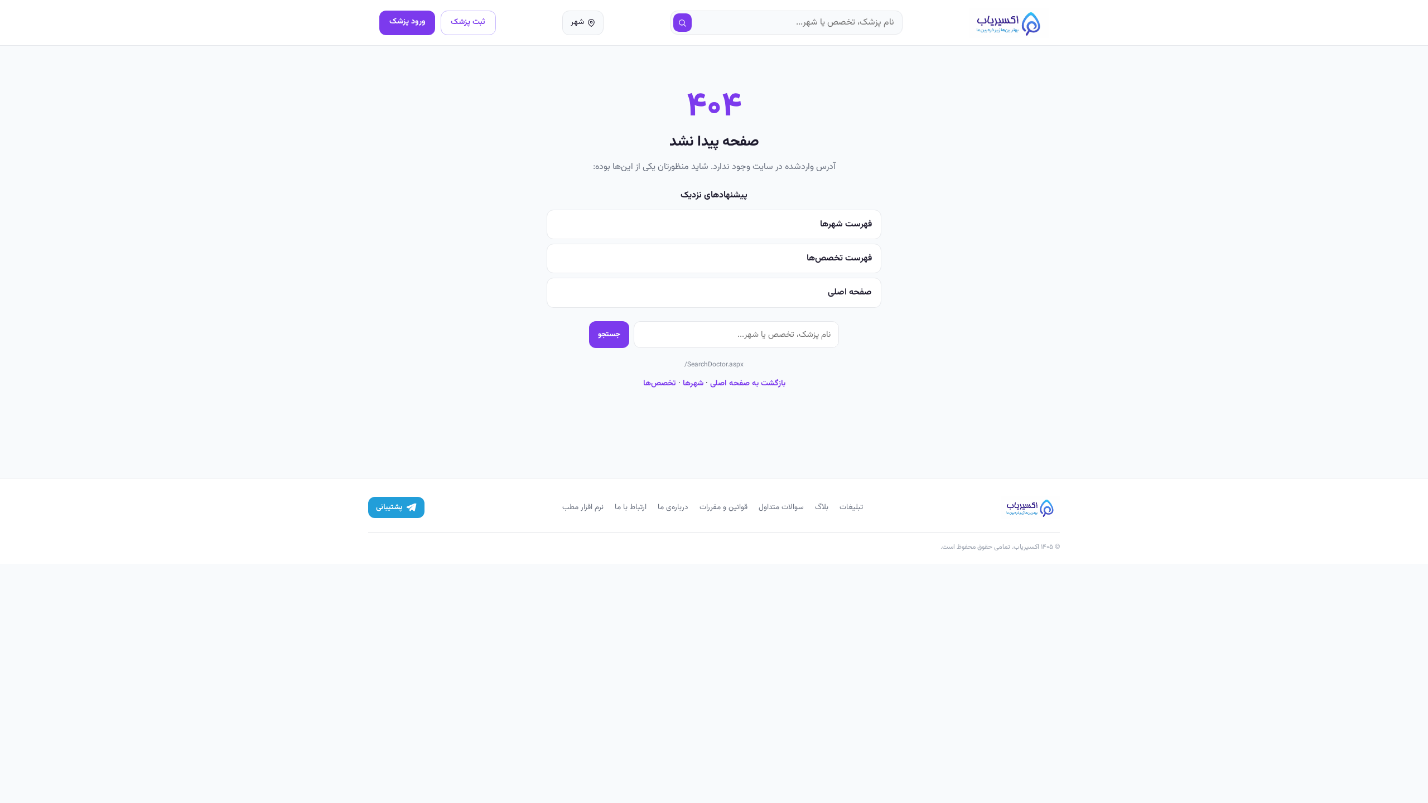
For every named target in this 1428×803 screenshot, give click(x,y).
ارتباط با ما (631, 507)
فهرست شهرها (846, 224)
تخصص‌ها (659, 383)
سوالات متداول (781, 507)
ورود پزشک (407, 21)
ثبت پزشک (468, 22)
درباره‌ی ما (673, 507)
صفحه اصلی (850, 292)
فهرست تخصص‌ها (839, 258)
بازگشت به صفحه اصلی (747, 383)
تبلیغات (851, 507)
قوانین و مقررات (723, 507)
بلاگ (821, 507)
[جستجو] (682, 22)
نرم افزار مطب (583, 507)
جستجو (609, 334)
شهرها (693, 383)
